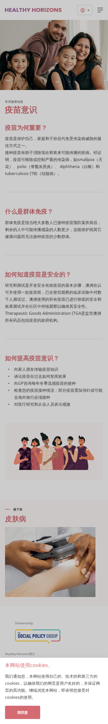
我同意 (22, 712)
